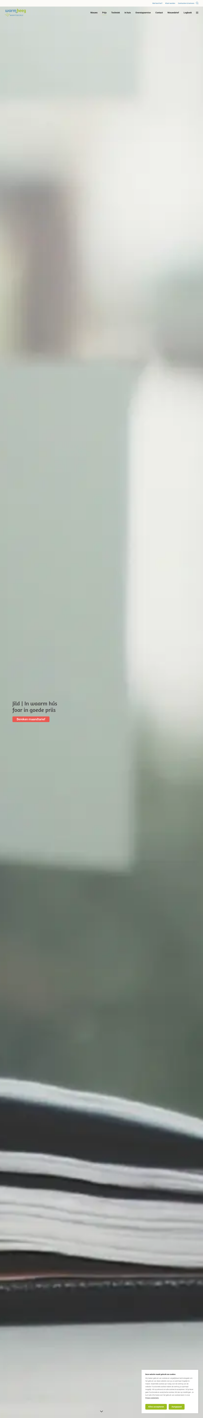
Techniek (115, 12)
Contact (159, 12)
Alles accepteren (156, 1406)
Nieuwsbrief (173, 12)
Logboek (188, 12)
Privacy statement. (152, 1398)
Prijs (104, 12)
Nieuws (94, 12)
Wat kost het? (157, 3)
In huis (128, 12)
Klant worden (170, 3)
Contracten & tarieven (186, 3)
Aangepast (177, 1406)
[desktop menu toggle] (197, 12)
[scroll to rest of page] (101, 1411)
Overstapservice (143, 12)
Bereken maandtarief (31, 719)
